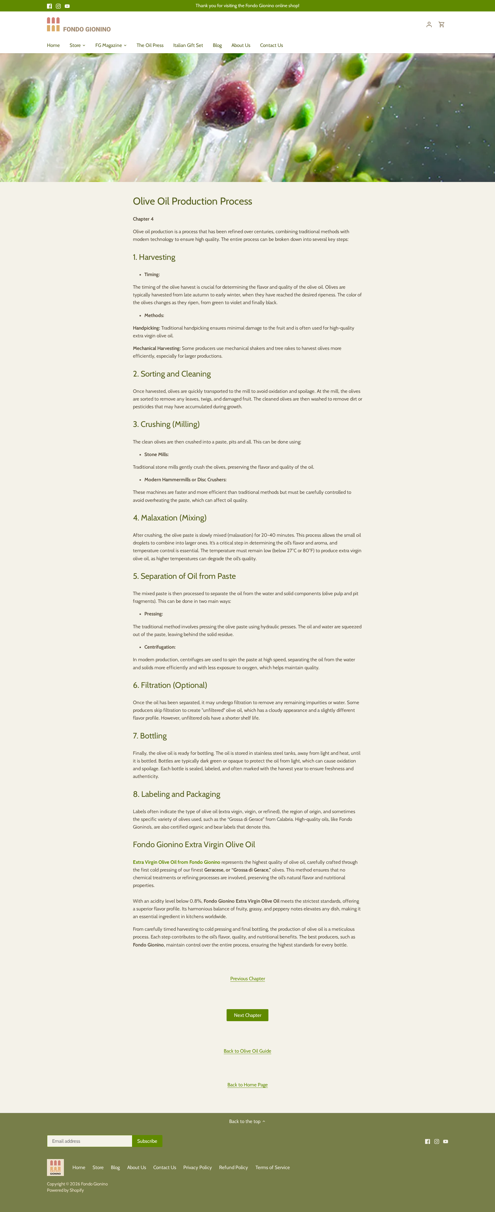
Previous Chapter (247, 978)
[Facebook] (49, 5)
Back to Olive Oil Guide (247, 1051)
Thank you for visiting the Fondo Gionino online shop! (247, 5)
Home (78, 1167)
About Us (136, 1167)
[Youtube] (67, 5)
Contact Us (164, 1167)
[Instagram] (58, 5)
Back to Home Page (247, 1085)
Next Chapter (247, 1015)
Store (98, 1167)
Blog (115, 1167)
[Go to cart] (441, 24)
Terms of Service (273, 1167)
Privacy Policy (198, 1167)
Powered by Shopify (65, 1190)
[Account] (429, 24)
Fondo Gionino (94, 1184)
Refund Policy (233, 1167)
